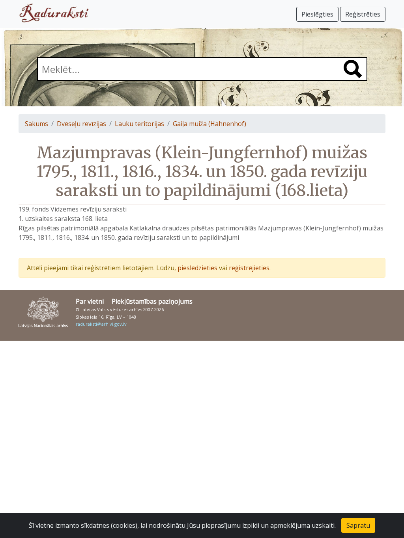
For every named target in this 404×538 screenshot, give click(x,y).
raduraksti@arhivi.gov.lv (101, 324)
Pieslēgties (317, 14)
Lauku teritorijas (139, 123)
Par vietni (90, 301)
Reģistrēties (362, 14)
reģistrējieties (249, 267)
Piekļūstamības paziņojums (152, 301)
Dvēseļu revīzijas (81, 123)
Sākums (36, 123)
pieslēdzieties (197, 267)
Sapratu (358, 525)
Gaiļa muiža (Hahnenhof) (209, 123)
